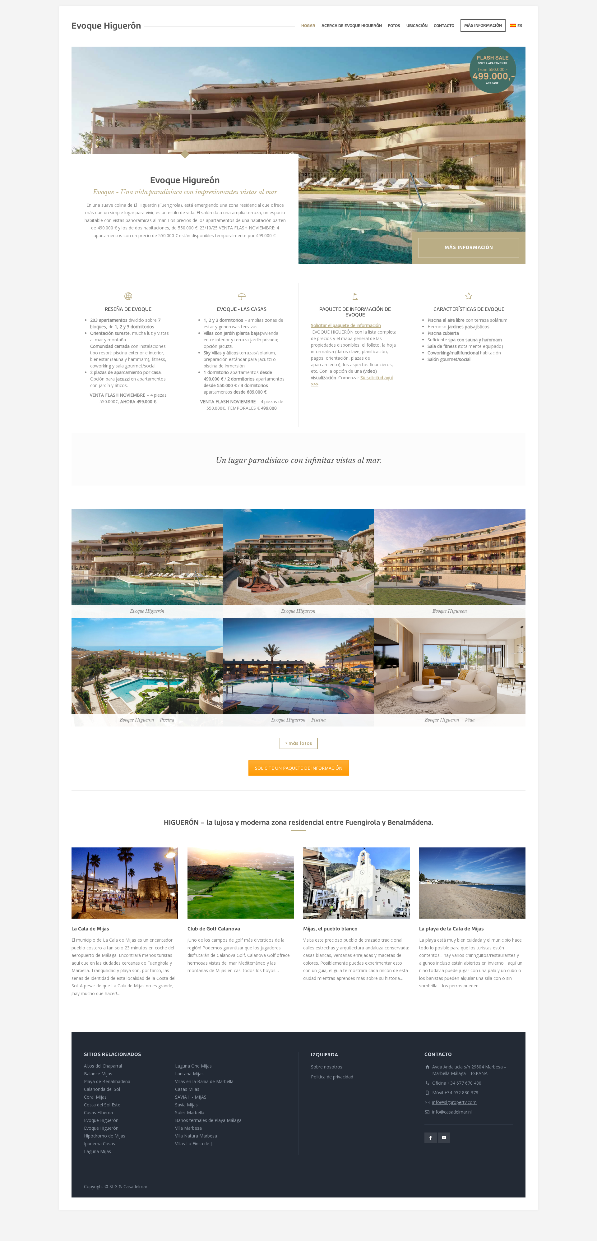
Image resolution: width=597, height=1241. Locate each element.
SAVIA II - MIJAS (190, 1097)
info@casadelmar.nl (452, 1112)
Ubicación (417, 26)
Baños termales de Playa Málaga (208, 1120)
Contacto (444, 26)
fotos (394, 26)
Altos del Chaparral (103, 1066)
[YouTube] (444, 1138)
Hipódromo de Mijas (104, 1136)
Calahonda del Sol (102, 1089)
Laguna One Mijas (193, 1066)
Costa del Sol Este (102, 1105)
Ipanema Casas (99, 1143)
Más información (483, 26)
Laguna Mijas (97, 1151)
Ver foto (147, 568)
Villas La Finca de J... (195, 1143)
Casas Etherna (98, 1112)
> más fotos (298, 743)
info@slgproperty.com (454, 1102)
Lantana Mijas (189, 1074)
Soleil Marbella (189, 1112)
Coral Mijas (95, 1097)
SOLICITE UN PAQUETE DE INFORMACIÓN (298, 768)
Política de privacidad (332, 1077)
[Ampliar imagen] (125, 882)
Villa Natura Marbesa (196, 1136)
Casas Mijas (187, 1089)
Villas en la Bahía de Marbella (204, 1081)
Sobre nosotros (326, 1067)
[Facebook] (430, 1138)
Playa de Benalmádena (107, 1081)
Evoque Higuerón (101, 1120)
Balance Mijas (98, 1074)
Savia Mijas (186, 1105)
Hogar (308, 26)
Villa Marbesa (188, 1128)
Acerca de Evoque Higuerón (352, 26)
